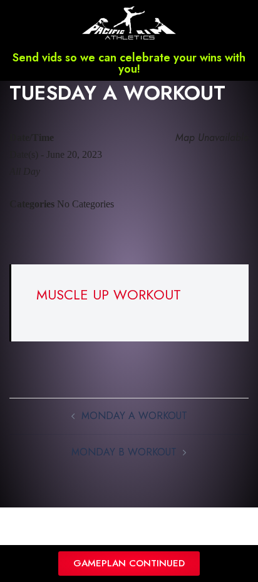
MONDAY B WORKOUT (124, 452)
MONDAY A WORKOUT (134, 415)
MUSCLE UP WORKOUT (108, 294)
